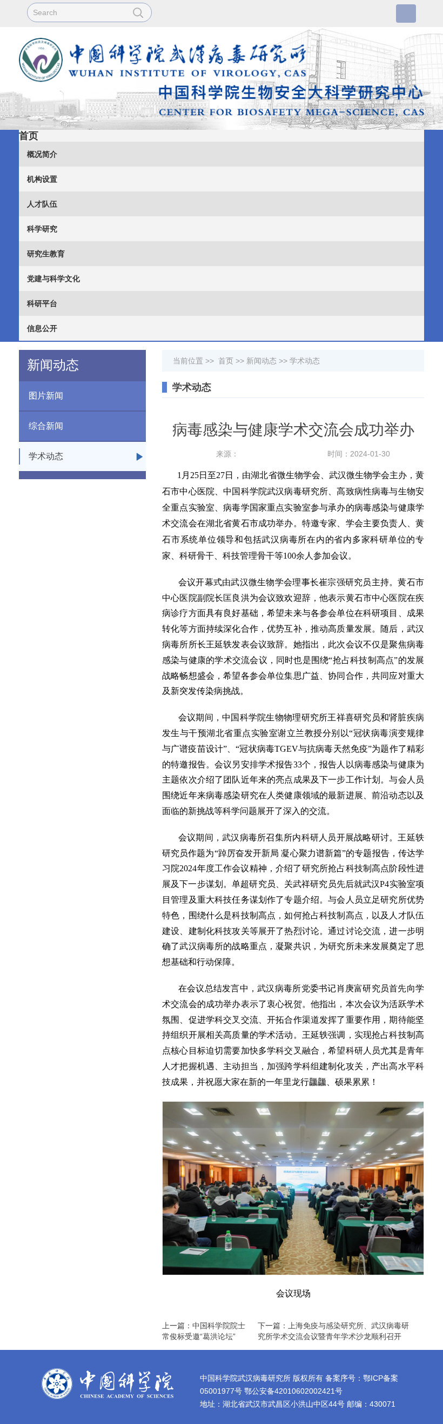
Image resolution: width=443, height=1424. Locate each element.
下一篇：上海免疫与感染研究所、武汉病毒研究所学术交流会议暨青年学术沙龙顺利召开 (333, 1331)
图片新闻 (46, 395)
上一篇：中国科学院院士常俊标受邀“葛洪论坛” (203, 1331)
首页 (28, 135)
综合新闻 (46, 425)
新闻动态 (261, 360)
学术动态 (46, 456)
